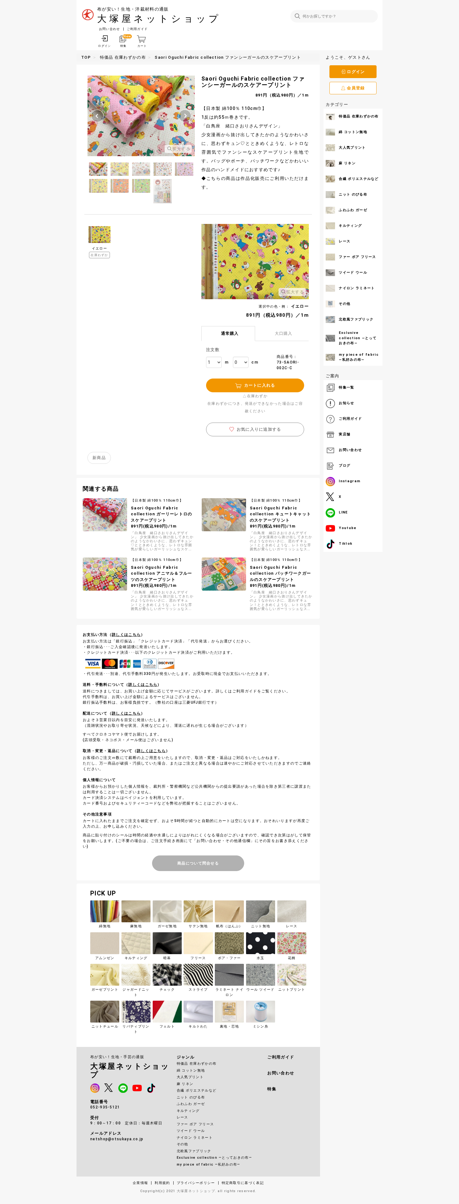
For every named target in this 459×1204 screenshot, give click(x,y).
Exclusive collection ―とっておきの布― (214, 1158)
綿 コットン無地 (191, 1070)
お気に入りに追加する (259, 429)
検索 (297, 16)
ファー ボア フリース (195, 1124)
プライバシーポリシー (196, 1183)
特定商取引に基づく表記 (243, 1183)
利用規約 (162, 1183)
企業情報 (140, 1183)
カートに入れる (259, 385)
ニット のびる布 (191, 1097)
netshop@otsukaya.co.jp (117, 1139)
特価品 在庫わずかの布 (196, 1064)
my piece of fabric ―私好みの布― (208, 1164)
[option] (141, 116)
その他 (182, 1144)
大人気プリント (190, 1077)
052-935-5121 (105, 1107)
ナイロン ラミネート (195, 1138)
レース (182, 1117)
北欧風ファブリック (194, 1151)
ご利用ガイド (137, 29)
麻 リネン (185, 1084)
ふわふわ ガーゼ (191, 1104)
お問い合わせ (109, 29)
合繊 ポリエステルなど (196, 1090)
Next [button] (185, 116)
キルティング (188, 1111)
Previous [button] (97, 116)
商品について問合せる (198, 863)
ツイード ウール (191, 1131)
